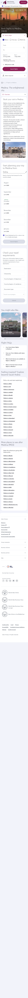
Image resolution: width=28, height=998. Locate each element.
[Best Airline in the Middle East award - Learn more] (4, 614)
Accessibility (5, 627)
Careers (3, 525)
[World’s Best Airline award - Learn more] (4, 592)
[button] (14, 94)
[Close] (1, 2)
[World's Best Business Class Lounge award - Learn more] (4, 607)
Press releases (4, 527)
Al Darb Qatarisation (6, 532)
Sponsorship (4, 529)
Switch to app (23, 2)
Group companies (5, 542)
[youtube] (13, 581)
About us (3, 522)
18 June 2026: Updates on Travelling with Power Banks (14, 6)
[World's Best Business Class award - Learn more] (4, 599)
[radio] (14, 183)
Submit (14, 300)
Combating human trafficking (17, 627)
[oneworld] (6, 10)
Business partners (5, 552)
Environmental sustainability (8, 536)
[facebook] (3, 581)
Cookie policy (5, 624)
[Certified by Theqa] (7, 567)
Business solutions (5, 547)
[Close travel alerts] (25, 6)
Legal (12, 624)
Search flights (14, 241)
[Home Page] (2, 82)
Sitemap (4, 629)
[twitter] (7, 581)
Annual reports (4, 534)
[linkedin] (10, 581)
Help (2, 558)
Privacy (17, 624)
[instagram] (17, 581)
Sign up (21, 10)
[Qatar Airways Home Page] (3, 10)
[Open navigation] (25, 10)
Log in (16, 10)
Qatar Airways (4, 519)
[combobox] (14, 172)
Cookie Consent (12, 629)
